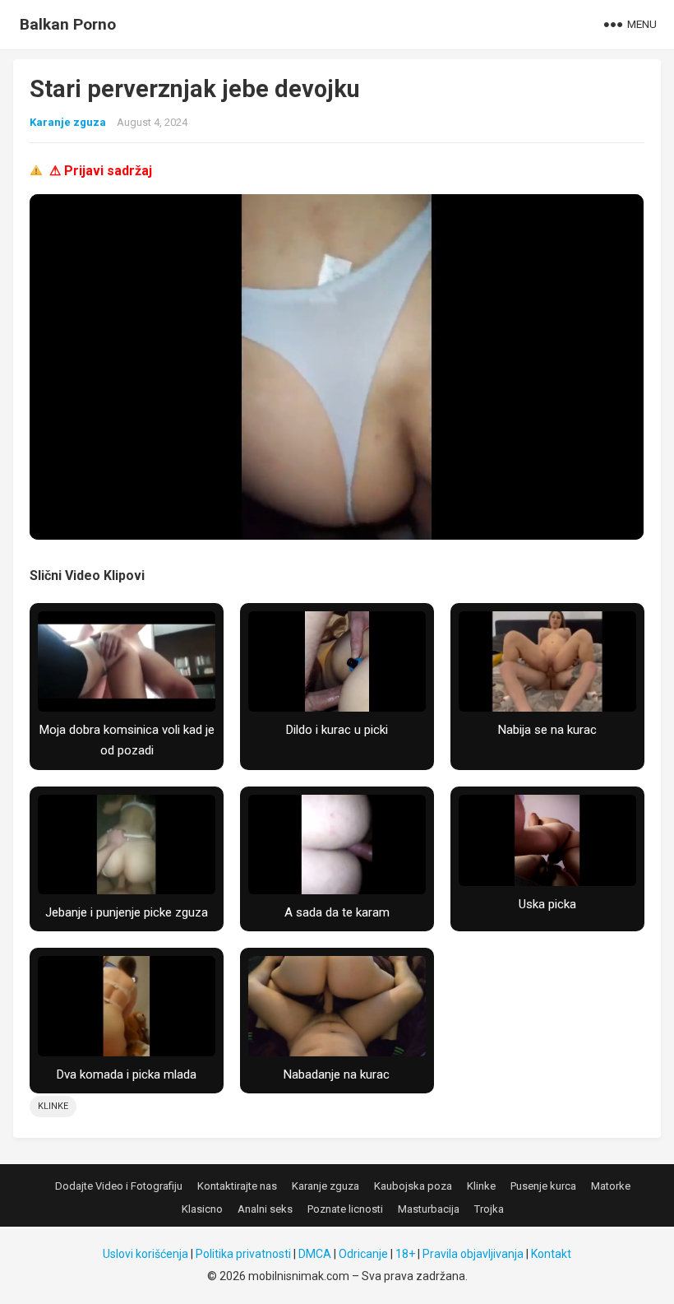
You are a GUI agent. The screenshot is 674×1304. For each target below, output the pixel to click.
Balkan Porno (68, 24)
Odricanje (363, 1253)
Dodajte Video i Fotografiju (118, 1186)
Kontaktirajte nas (237, 1186)
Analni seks (265, 1209)
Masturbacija (428, 1209)
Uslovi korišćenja (145, 1253)
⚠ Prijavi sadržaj (100, 171)
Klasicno (202, 1209)
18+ (405, 1253)
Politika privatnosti (243, 1253)
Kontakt (551, 1253)
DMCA (314, 1253)
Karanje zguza (68, 122)
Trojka (489, 1209)
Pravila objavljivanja (473, 1253)
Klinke (53, 1106)
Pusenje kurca (543, 1186)
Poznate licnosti (345, 1209)
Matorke (610, 1186)
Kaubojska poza (413, 1186)
